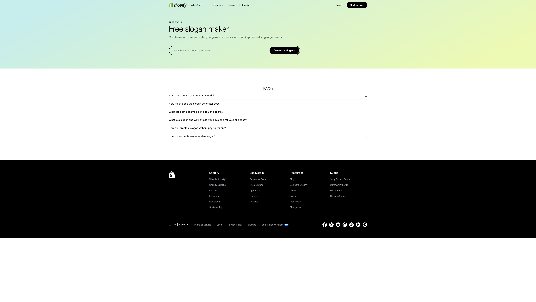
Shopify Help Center (340, 179)
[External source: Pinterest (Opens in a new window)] (365, 224)
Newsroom (214, 201)
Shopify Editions (217, 184)
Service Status (337, 196)
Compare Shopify (299, 184)
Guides (293, 190)
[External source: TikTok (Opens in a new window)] (351, 224)
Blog (292, 179)
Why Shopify (197, 5)
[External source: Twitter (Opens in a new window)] (331, 224)
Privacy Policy (235, 224)
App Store (255, 190)
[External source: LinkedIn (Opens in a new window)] (358, 224)
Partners (254, 196)
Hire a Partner (337, 190)
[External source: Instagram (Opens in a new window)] (345, 224)
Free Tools (295, 201)
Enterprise (244, 5)
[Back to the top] (172, 174)
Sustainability (215, 207)
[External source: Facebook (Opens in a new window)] (324, 224)
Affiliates (254, 201)
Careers (213, 190)
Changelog (295, 207)
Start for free (357, 5)
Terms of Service (202, 224)
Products (216, 5)
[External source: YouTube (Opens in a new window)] (338, 224)
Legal (219, 224)
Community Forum (339, 184)
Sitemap (252, 224)
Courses (294, 196)
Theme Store (256, 184)
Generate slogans (284, 50)
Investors (214, 196)
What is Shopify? (217, 179)
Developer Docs (258, 179)
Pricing (231, 5)
